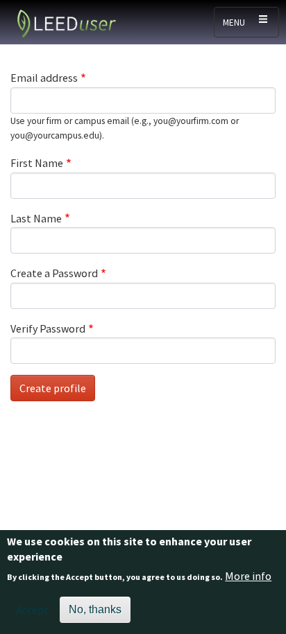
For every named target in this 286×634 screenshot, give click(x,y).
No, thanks (95, 609)
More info (248, 576)
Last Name (36, 218)
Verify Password (47, 328)
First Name (36, 163)
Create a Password (54, 273)
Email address (44, 78)
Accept (32, 610)
